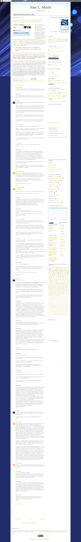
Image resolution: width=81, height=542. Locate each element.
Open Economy (51, 165)
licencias (55, 284)
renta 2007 (62, 311)
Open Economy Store (58, 122)
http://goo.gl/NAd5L (19, 258)
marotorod (18, 87)
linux (63, 306)
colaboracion (64, 274)
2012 (61, 254)
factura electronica (56, 304)
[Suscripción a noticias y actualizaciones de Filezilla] (54, 193)
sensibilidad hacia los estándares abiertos (21, 62)
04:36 (17, 460)
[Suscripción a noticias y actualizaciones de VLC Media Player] (58, 182)
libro (52, 291)
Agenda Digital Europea (62, 280)
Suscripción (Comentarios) (53, 76)
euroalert (50, 275)
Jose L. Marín (40, 7)
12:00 (17, 368)
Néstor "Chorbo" (19, 171)
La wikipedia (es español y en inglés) (55, 169)
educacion (53, 303)
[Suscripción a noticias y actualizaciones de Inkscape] (59, 189)
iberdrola (60, 305)
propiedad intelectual (51, 311)
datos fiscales (61, 290)
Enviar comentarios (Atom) (32, 522)
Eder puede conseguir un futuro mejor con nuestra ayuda (53, 248)
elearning (57, 303)
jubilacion (55, 306)
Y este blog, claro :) (52, 171)
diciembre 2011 (62, 251)
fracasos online (63, 273)
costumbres (59, 283)
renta (60, 274)
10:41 (17, 345)
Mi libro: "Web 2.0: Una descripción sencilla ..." (22, 14)
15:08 (17, 419)
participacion (60, 269)
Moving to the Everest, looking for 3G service (56, 98)
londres (65, 277)
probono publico (64, 292)
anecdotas (64, 281)
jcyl (16, 81)
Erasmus (62, 296)
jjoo (52, 306)
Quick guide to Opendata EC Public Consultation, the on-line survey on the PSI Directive (58, 96)
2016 (61, 255)
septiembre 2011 (63, 245)
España (66, 296)
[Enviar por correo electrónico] (31, 79)
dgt (60, 302)
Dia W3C (58, 296)
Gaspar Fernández (19, 219)
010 (61, 295)
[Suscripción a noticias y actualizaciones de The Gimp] (57, 186)
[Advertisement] (29, 512)
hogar (51, 284)
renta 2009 (66, 311)
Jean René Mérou (19, 187)
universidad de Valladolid (54, 295)
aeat (56, 273)
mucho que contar (54, 38)
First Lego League (51, 297)
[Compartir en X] (33, 79)
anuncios (57, 271)
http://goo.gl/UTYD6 (33, 257)
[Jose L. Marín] (53, 80)
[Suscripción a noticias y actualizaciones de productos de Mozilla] (59, 176)
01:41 (17, 260)
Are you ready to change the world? (54, 101)
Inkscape (56, 189)
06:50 (17, 478)
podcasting (65, 310)
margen (66, 306)
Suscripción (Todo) (51, 74)
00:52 (17, 195)
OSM (50, 288)
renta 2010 (51, 312)
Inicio (30, 518)
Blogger (49, 539)
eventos (53, 269)
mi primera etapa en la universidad (57, 40)
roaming (56, 312)
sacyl (59, 312)
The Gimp (54, 186)
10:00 (17, 318)
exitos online (65, 270)
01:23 (17, 216)
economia (66, 302)
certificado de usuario (52, 283)
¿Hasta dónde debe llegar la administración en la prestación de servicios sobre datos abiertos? (53, 253)
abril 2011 (62, 239)
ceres (67, 288)
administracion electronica (28, 80)
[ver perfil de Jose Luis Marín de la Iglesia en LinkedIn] (52, 53)
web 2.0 (54, 276)
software (63, 275)
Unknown (17, 421)
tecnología (50, 273)
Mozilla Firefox (55, 176)
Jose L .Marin (18, 124)
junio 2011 (62, 242)
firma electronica (65, 283)
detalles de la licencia (38, 531)
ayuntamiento (62, 288)
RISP (52, 271)
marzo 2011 (62, 237)
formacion (49, 305)
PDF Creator (58, 202)
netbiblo (59, 284)
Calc (55, 196)
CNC (52, 296)
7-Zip (54, 191)
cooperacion (50, 290)
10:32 (17, 326)
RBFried (38, 539)
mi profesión (52, 41)
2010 (61, 231)
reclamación (57, 311)
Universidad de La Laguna (63, 298)
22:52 (17, 98)
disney (63, 302)
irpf (49, 306)
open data (65, 267)
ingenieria (66, 305)
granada (56, 305)
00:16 (17, 147)
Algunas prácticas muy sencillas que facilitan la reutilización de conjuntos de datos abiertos (53, 238)
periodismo (65, 284)
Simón (17, 238)
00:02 (17, 140)
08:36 (17, 298)
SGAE (57, 298)
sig (58, 313)
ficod (61, 304)
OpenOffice (57, 200)
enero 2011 (62, 234)
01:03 (17, 206)
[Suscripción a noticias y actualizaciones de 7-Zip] (56, 191)
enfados (61, 303)
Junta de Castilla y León (21, 81)
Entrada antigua (42, 518)
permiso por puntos (55, 310)
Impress (59, 198)
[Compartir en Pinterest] (36, 79)
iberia (63, 305)
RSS (54, 298)
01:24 (17, 236)
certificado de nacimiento (62, 282)
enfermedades (66, 303)
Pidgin (58, 180)
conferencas (50, 302)
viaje (49, 274)
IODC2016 (60, 276)
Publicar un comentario (18, 503)
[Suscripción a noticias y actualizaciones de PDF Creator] (62, 202)
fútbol (53, 305)
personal (58, 270)
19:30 (17, 91)
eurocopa (51, 304)
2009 (61, 230)
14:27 (17, 408)
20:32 (17, 501)
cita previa (65, 289)
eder (50, 303)
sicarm (56, 313)
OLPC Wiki (50, 162)
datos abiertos (58, 277)
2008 (61, 228)
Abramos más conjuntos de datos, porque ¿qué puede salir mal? (52, 243)
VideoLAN (55, 182)
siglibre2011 (62, 313)
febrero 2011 (62, 236)
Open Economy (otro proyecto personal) (55, 51)
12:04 (17, 383)
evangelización (54, 274)
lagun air (59, 306)
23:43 (17, 122)
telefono (66, 313)
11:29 (16, 351)
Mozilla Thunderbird (57, 178)
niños (53, 292)
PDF (51, 298)
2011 (61, 233)
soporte (54, 280)
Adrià (17, 100)
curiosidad (56, 290)
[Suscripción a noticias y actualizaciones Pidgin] (61, 180)
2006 (61, 225)
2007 (61, 226)
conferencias (64, 271)
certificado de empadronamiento (55, 289)
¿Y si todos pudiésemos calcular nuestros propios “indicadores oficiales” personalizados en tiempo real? (53, 259)
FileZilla (51, 193)
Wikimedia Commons (52, 164)
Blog (33, 14)
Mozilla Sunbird (55, 184)
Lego (64, 297)
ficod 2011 (65, 304)
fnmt (66, 290)
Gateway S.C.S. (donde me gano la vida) (55, 47)
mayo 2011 (62, 241)
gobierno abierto (57, 275)
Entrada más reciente (17, 518)
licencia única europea (58, 291)
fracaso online (29, 55)
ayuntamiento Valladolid (52, 282)
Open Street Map (56, 288)
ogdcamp (57, 292)
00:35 (17, 169)
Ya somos (50, 72)
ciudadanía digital (37, 80)
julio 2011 (62, 244)
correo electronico (56, 302)
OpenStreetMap (51, 167)
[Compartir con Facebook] (35, 79)
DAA (55, 296)
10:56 (17, 492)
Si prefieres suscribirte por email (54, 82)
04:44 (17, 468)
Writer (58, 195)
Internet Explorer (24, 67)
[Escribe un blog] (32, 79)
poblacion (60, 310)
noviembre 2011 (63, 248)
